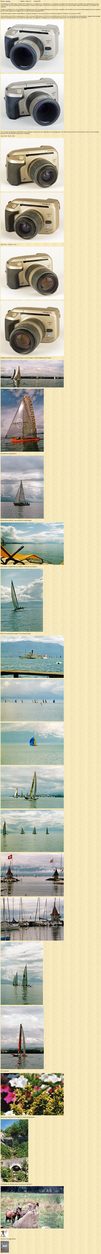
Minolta (8, 1)
